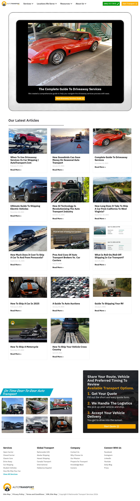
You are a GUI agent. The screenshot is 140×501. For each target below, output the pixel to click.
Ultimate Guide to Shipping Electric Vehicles (25, 207)
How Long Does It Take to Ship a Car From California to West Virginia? (111, 208)
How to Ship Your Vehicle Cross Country (69, 348)
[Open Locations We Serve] (56, 3)
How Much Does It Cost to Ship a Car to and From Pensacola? (27, 256)
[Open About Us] (85, 3)
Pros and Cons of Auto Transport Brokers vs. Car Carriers (66, 257)
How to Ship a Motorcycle (24, 346)
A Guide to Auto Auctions (66, 303)
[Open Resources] (71, 3)
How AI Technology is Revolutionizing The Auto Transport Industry (66, 208)
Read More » (15, 170)
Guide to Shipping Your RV (109, 303)
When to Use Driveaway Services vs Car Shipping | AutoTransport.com (24, 160)
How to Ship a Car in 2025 (24, 303)
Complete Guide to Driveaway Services (111, 158)
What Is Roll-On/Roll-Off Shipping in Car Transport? (109, 256)
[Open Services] (32, 3)
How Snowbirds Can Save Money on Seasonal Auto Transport (66, 160)
